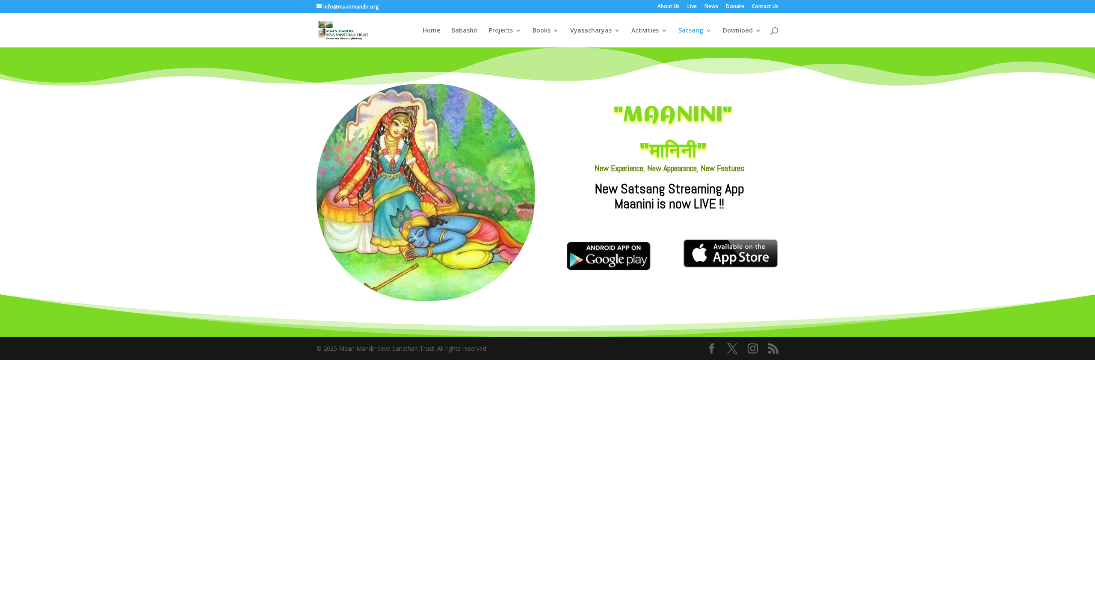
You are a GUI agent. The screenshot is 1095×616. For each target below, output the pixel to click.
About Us (668, 7)
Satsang (690, 30)
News (711, 7)
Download (738, 30)
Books (541, 30)
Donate (735, 7)
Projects (501, 30)
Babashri (464, 30)
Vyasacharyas (591, 30)
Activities (645, 30)
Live (692, 7)
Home (431, 30)
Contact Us (765, 7)
